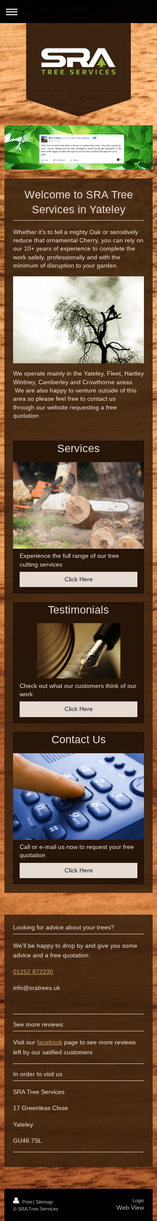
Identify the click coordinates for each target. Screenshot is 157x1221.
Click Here (79, 579)
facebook (49, 1042)
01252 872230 (33, 971)
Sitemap (44, 1201)
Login (138, 1200)
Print (27, 1201)
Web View (130, 1207)
